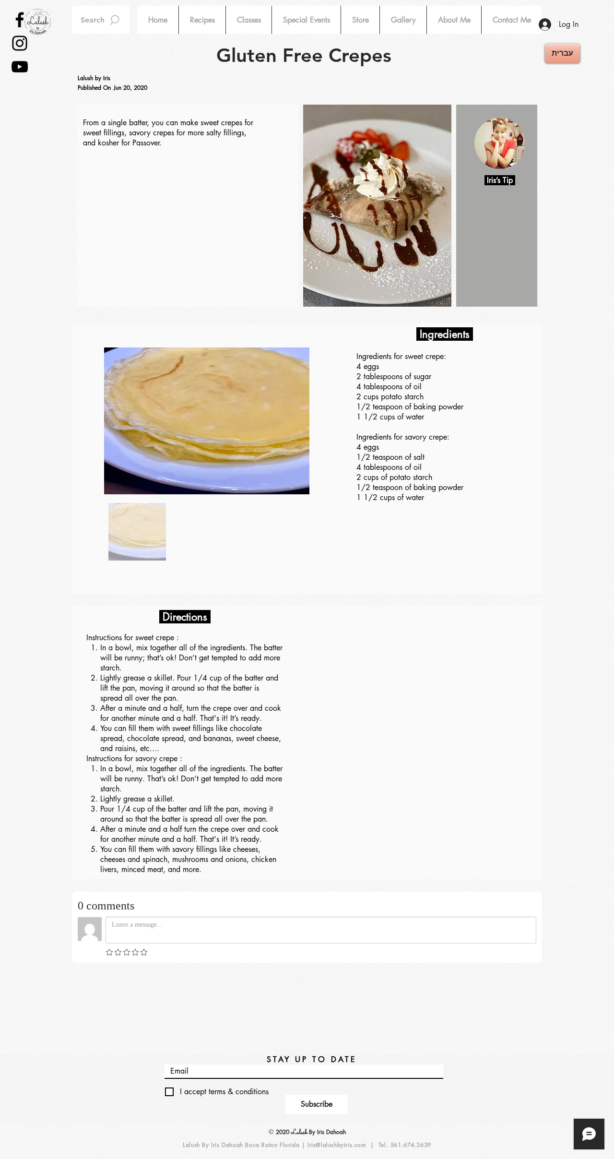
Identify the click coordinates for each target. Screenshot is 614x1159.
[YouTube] (20, 67)
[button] (201, 20)
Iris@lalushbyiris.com (336, 1145)
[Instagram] (20, 43)
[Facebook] (20, 20)
